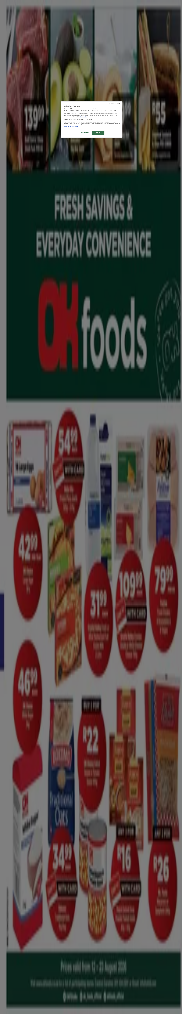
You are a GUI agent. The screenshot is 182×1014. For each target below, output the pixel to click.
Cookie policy (83, 117)
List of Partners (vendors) (71, 126)
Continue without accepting (115, 103)
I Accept (98, 132)
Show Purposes (84, 132)
